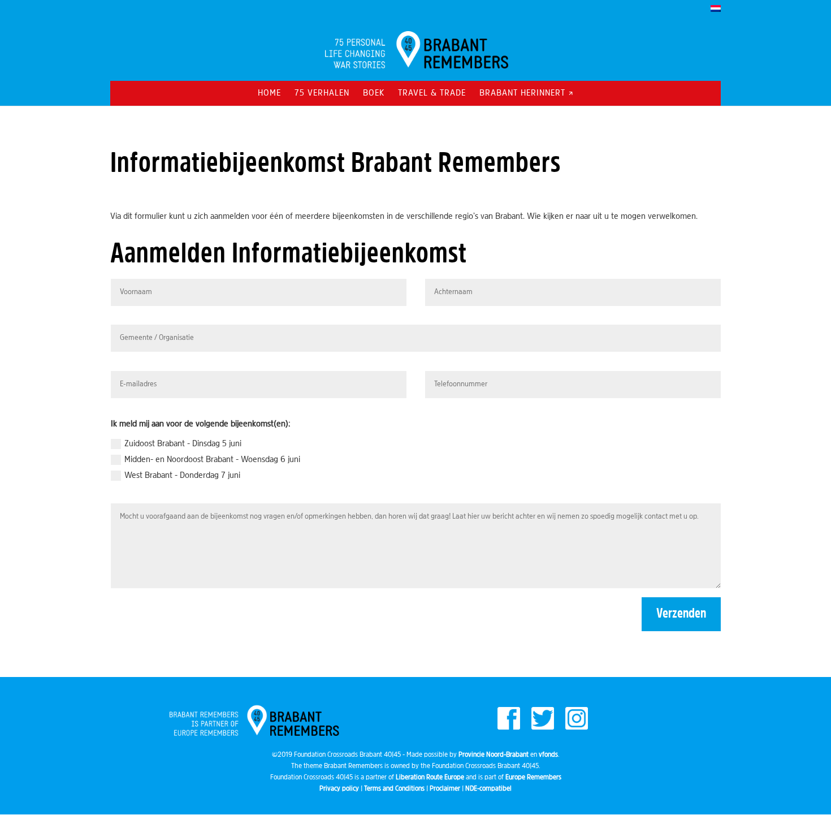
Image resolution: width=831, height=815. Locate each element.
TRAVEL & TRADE (432, 93)
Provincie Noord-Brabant (493, 754)
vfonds (548, 754)
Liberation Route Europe (430, 777)
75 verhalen (322, 93)
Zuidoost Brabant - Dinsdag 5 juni (182, 444)
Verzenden (681, 614)
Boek (373, 93)
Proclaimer (445, 788)
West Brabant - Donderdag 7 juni (182, 475)
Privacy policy (339, 788)
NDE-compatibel (488, 788)
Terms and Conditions (394, 788)
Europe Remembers (533, 777)
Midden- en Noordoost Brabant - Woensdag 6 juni (212, 459)
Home (269, 93)
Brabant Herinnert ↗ (526, 93)
